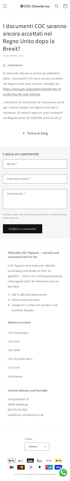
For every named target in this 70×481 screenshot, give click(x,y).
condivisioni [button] (14, 65)
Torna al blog (37, 133)
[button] (5, 6)
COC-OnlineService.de (30, 474)
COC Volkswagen (18, 332)
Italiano (33, 446)
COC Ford (14, 367)
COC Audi (13, 341)
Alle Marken (15, 376)
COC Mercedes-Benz (20, 359)
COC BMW (14, 350)
